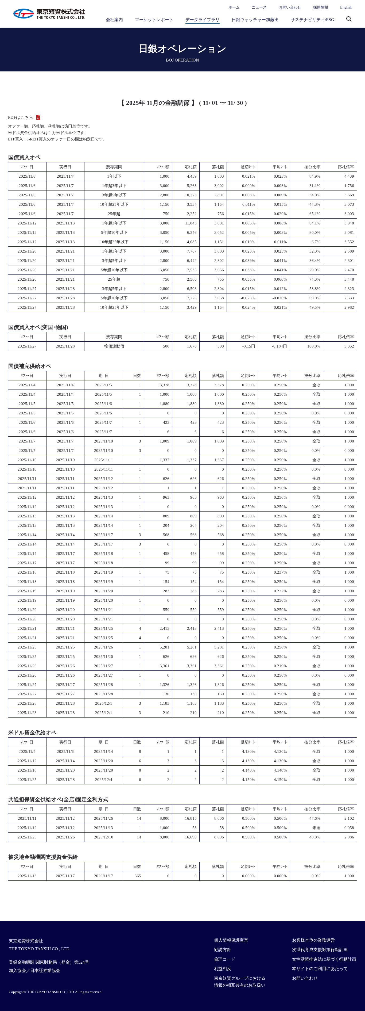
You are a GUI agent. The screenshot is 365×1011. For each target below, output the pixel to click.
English (346, 7)
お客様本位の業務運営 (313, 940)
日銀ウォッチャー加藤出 (255, 19)
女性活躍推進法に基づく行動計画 (324, 959)
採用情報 (320, 7)
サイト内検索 (349, 19)
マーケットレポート (154, 19)
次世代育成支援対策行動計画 (320, 949)
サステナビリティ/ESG (312, 19)
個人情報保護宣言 (231, 940)
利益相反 (222, 968)
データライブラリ (202, 19)
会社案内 (114, 19)
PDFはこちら (20, 117)
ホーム (234, 7)
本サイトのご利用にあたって (320, 968)
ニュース (259, 7)
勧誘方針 (222, 949)
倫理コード (224, 959)
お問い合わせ (290, 7)
